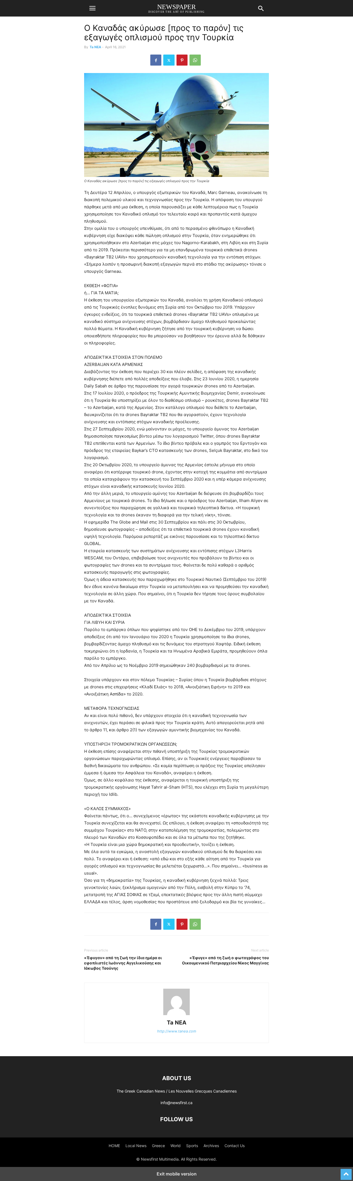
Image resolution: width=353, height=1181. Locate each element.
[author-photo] (176, 1015)
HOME (114, 1145)
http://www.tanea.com (176, 1031)
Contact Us (234, 1145)
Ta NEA (95, 47)
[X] (169, 60)
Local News (135, 1145)
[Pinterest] (182, 60)
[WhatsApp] (195, 60)
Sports (192, 1145)
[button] (92, 8)
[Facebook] (155, 60)
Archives (211, 1145)
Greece (158, 1145)
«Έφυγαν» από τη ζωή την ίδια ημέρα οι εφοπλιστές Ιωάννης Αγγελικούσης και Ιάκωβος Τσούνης (123, 962)
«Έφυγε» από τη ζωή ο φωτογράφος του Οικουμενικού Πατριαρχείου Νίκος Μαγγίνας (225, 960)
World (175, 1145)
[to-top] (346, 1172)
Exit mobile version (177, 1174)
